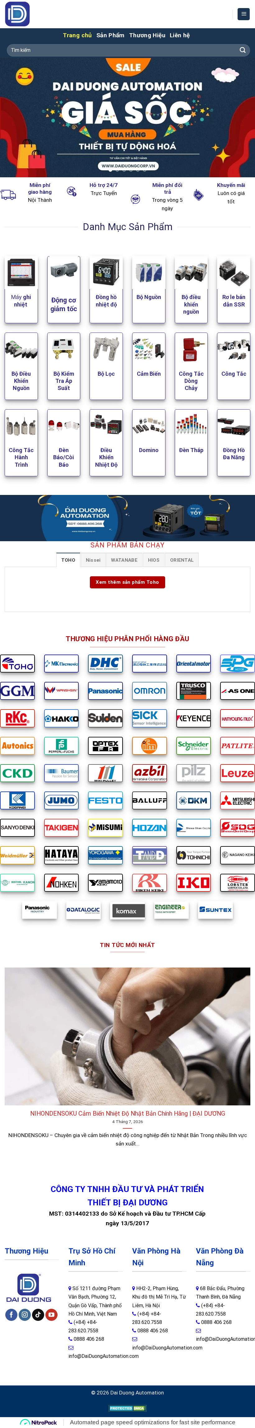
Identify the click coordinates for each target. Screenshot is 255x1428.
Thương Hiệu (147, 35)
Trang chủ (77, 35)
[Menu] (244, 14)
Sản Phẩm (110, 35)
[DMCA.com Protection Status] (128, 1408)
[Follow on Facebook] (11, 1315)
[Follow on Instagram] (25, 1315)
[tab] (68, 560)
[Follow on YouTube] (51, 1315)
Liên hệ (180, 35)
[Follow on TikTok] (38, 1315)
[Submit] (243, 50)
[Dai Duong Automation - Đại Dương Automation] (32, 14)
